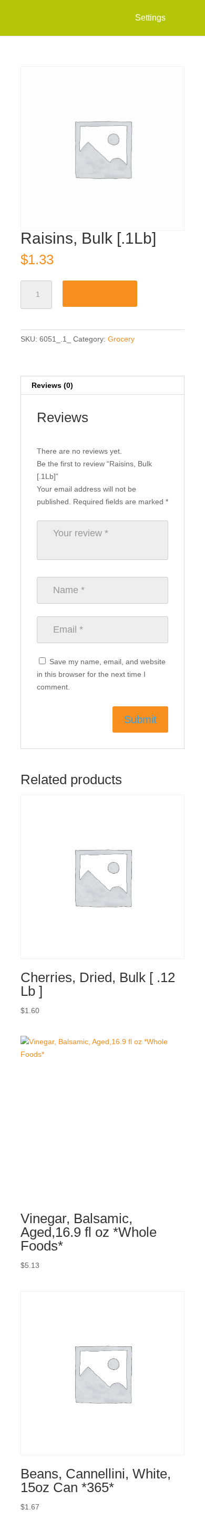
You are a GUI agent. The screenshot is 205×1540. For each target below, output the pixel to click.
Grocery (121, 339)
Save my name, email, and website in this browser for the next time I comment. (101, 674)
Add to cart (100, 293)
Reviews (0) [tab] (52, 385)
